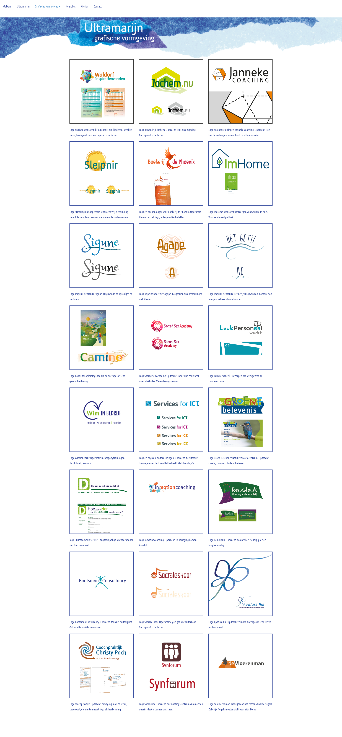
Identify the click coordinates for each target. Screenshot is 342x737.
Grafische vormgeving (47, 6)
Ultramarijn (23, 6)
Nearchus (71, 6)
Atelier (84, 6)
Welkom (7, 6)
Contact (98, 6)
